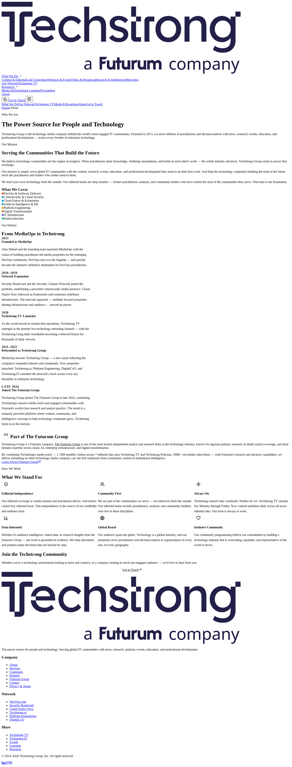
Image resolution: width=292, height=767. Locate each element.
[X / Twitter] (7, 763)
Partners (15, 675)
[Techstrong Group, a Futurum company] (121, 72)
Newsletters (47, 90)
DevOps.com (18, 701)
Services (15, 668)
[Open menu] (29, 99)
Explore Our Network (156, 569)
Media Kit (8, 90)
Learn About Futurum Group (20, 462)
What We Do (10, 76)
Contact (14, 682)
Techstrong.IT (18, 738)
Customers (16, 672)
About (6, 94)
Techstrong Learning (27, 90)
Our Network (10, 83)
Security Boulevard (22, 705)
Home (5, 107)
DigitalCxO (17, 719)
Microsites (132, 79)
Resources (8, 87)
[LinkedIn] (3, 763)
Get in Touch (17, 100)
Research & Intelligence (111, 79)
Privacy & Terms (20, 686)
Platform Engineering (23, 716)
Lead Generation (36, 79)
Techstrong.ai (18, 712)
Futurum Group (19, 679)
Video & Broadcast (84, 79)
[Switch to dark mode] (5, 100)
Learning (72, 104)
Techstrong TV (28, 83)
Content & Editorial (14, 79)
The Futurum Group (67, 444)
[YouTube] (10, 763)
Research (15, 749)
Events (14, 742)
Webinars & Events (59, 79)
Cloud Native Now (22, 709)
